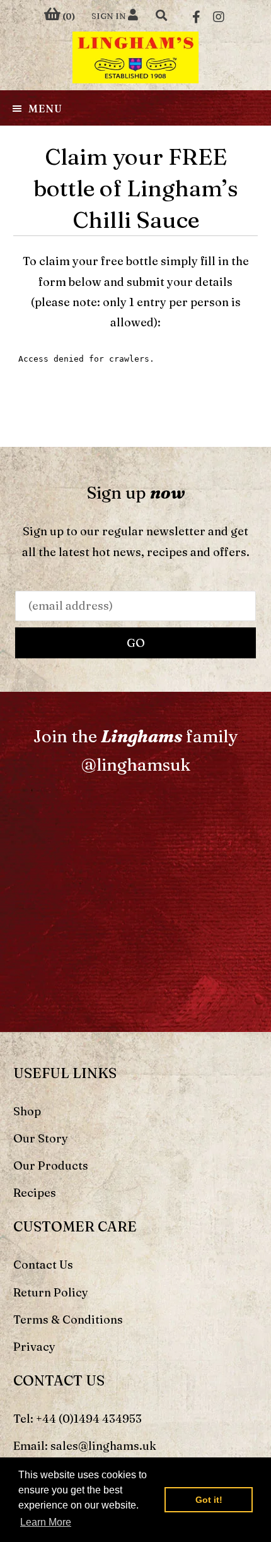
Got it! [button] (208, 1500)
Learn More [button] (45, 1522)
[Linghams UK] (135, 57)
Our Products (50, 1165)
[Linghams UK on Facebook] (196, 15)
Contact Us (43, 1264)
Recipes (34, 1192)
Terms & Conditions (68, 1319)
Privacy (34, 1346)
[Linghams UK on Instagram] (218, 15)
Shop (27, 1111)
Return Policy (50, 1292)
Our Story (40, 1138)
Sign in (109, 16)
